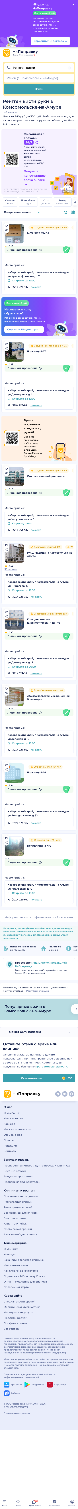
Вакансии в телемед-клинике (24, 1259)
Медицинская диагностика (22, 1307)
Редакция (10, 1145)
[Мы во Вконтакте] (64, 1094)
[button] (39, 67)
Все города (11, 1328)
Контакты (10, 1151)
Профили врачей (15, 1318)
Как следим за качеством (21, 1270)
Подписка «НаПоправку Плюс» (24, 1276)
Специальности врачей (20, 1301)
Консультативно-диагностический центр (43, 621)
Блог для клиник (15, 1218)
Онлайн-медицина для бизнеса (25, 1281)
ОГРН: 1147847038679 (16, 1407)
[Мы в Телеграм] (58, 1094)
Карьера (9, 1123)
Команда (9, 1254)
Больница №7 (36, 351)
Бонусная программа (18, 1176)
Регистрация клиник (18, 1201)
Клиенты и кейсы (15, 1223)
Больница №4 (36, 772)
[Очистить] (69, 68)
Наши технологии (16, 1265)
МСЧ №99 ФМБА (38, 233)
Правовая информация (17, 1413)
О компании (12, 1113)
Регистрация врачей (18, 1207)
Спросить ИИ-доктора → (24, 329)
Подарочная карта (16, 1287)
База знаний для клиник (20, 1234)
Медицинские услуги (18, 1312)
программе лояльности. (51, 1066)
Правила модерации (18, 1229)
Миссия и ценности (17, 1129)
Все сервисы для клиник (20, 1212)
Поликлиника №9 (39, 845)
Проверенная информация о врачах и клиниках (37, 1165)
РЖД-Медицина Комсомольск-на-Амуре (50, 554)
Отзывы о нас (13, 1134)
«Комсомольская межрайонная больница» (48, 697)
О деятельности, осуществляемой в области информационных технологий (29, 1376)
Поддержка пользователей (22, 1182)
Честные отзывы (15, 1171)
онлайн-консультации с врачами (33, 160)
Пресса (9, 1140)
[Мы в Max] (71, 1094)
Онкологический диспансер (46, 476)
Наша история (13, 1118)
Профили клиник (15, 1323)
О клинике (11, 1249)
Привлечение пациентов (21, 1196)
